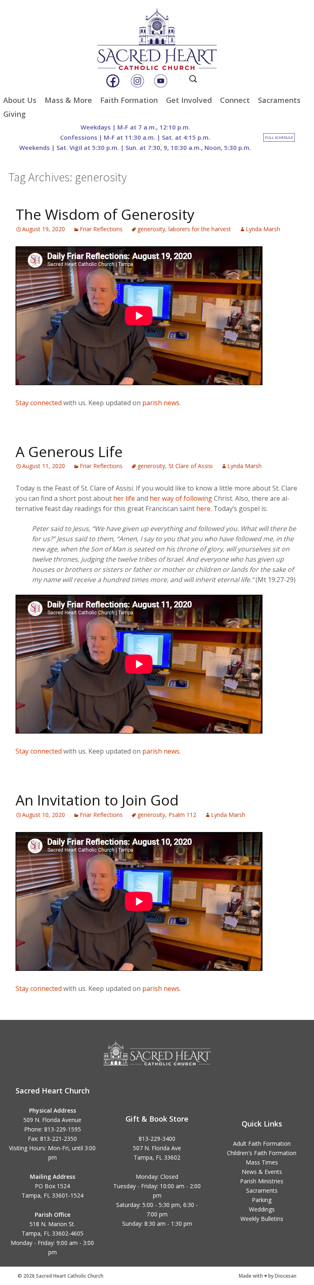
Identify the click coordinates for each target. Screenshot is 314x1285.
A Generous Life (69, 451)
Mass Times (262, 1162)
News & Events (262, 1172)
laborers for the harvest (199, 229)
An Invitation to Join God (97, 800)
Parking (261, 1200)
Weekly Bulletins (261, 1219)
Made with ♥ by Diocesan (267, 1275)
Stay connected (39, 402)
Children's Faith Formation (261, 1153)
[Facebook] (113, 81)
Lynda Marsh (263, 229)
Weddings (262, 1209)
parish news (160, 402)
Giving (14, 114)
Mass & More (68, 100)
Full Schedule (279, 137)
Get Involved (189, 100)
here (203, 508)
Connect (235, 100)
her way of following (181, 498)
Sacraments (279, 100)
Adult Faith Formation (262, 1143)
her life (124, 498)
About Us (19, 100)
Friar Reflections (101, 229)
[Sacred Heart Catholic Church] (157, 32)
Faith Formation (129, 100)
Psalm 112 (182, 815)
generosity (151, 229)
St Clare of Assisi (190, 466)
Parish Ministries (261, 1181)
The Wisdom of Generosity (105, 214)
